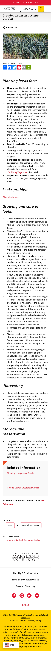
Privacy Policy (34, 620)
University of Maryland (25, 3)
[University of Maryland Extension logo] (9, 9)
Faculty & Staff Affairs (25, 573)
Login (25, 604)
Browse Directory (25, 586)
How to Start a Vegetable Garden (23, 487)
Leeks (10, 525)
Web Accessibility (18, 620)
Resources (9, 28)
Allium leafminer (11, 197)
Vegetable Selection (30, 525)
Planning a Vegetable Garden (21, 473)
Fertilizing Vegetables (17, 172)
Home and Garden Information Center (23, 540)
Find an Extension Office (25, 579)
